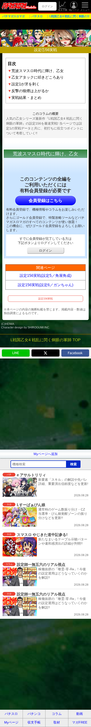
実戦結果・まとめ (24, 98)
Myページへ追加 (46, 454)
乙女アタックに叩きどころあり (36, 77)
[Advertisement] (45, 403)
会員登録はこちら (45, 200)
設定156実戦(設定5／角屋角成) (45, 276)
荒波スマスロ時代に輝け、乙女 (36, 71)
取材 (56, 722)
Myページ (74, 10)
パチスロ (11, 714)
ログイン (47, 6)
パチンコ (34, 714)
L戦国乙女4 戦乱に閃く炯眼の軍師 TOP (45, 340)
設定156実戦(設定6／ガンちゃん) (45, 285)
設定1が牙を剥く (24, 84)
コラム (57, 714)
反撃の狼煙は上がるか (28, 91)
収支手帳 (62, 10)
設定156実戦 (45, 298)
